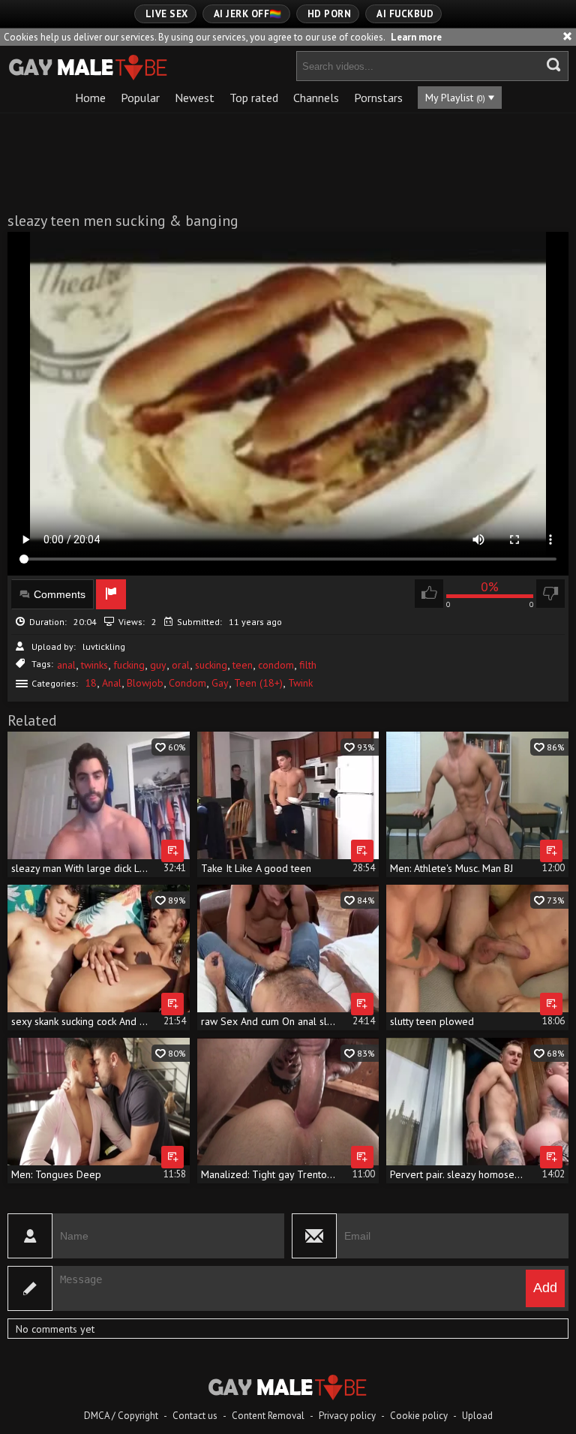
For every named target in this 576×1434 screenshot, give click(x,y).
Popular (140, 97)
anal (66, 665)
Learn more (416, 37)
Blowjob (145, 683)
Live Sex (167, 14)
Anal (112, 683)
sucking (211, 665)
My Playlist (455, 97)
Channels (316, 97)
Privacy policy (347, 1415)
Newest (194, 97)
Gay (220, 683)
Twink (300, 683)
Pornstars (378, 97)
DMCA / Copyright (121, 1415)
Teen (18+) (258, 683)
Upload (477, 1415)
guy (158, 665)
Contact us (195, 1415)
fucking (129, 665)
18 (91, 683)
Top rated (254, 97)
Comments (60, 594)
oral (181, 665)
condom (276, 665)
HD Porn (330, 14)
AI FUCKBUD (405, 14)
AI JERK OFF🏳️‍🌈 (248, 14)
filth (307, 665)
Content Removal (268, 1415)
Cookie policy (419, 1415)
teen (242, 665)
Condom (187, 683)
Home (90, 97)
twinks (94, 665)
